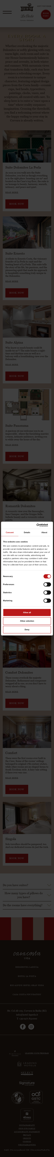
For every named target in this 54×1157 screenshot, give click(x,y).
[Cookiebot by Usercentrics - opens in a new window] (39, 525)
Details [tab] (27, 532)
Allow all (27, 612)
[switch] (47, 584)
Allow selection (27, 621)
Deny (27, 629)
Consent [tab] (10, 532)
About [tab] (44, 532)
